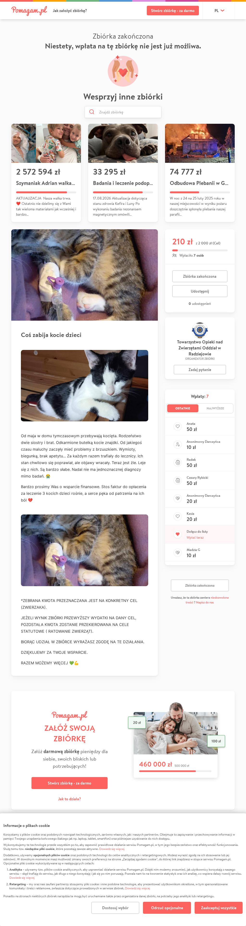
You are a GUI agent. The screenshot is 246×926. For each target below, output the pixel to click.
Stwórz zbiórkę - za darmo (173, 10)
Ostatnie (182, 408)
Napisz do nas (205, 602)
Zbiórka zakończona (199, 276)
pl (217, 10)
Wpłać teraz (195, 537)
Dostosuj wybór (115, 907)
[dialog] (123, 869)
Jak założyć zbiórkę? (70, 10)
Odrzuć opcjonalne (167, 907)
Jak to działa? (69, 799)
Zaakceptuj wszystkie (218, 907)
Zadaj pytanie (200, 369)
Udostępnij (200, 291)
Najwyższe (215, 408)
